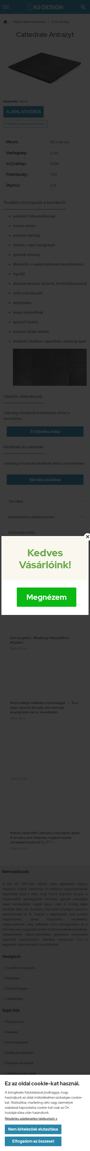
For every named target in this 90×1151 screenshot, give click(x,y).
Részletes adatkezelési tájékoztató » (31, 1118)
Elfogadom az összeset (33, 1141)
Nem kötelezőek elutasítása (33, 1129)
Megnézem (46, 597)
